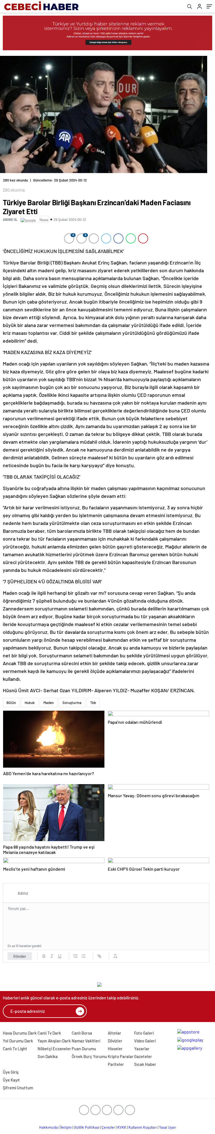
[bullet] (83, 956)
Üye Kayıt (11, 1079)
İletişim (66, 1127)
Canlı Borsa (82, 1032)
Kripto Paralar (121, 1056)
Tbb (93, 702)
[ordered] (76, 956)
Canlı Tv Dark (49, 1032)
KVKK (121, 1127)
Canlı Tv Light (15, 1048)
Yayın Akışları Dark (54, 1040)
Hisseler (115, 1048)
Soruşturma (71, 702)
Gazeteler (143, 1056)
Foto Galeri (144, 1032)
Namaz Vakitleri (86, 1040)
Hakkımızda (48, 1127)
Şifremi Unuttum (18, 1087)
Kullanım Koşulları (142, 1127)
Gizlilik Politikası (86, 1127)
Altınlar (114, 1032)
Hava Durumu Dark (20, 1032)
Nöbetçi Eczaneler (54, 1048)
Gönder (19, 956)
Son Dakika (48, 1056)
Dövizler (115, 1040)
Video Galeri (145, 1040)
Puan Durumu (84, 1048)
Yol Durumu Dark (18, 1040)
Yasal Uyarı (167, 1127)
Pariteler (116, 1064)
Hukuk (30, 702)
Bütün (11, 702)
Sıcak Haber (145, 1064)
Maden (48, 702)
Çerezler (108, 1127)
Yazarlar (141, 1048)
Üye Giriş (10, 1072)
